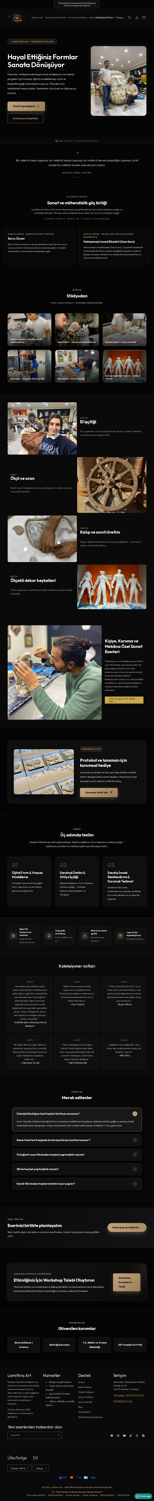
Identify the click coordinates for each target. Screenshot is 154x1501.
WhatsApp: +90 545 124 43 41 (129, 1395)
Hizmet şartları (73, 1495)
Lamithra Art (57, 1487)
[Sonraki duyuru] (103, 4)
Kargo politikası (90, 1495)
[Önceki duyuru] (50, 4)
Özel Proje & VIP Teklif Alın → (122, 700)
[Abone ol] (58, 1435)
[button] (129, 17)
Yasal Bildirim (84, 1412)
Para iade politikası (36, 1495)
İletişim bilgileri (107, 1495)
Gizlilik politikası (55, 1495)
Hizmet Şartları (85, 1402)
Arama (81, 1382)
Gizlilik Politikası (86, 1392)
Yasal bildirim (123, 1495)
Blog (80, 1407)
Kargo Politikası (85, 1397)
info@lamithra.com (123, 1401)
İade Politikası (85, 1387)
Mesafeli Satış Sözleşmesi (90, 1417)
